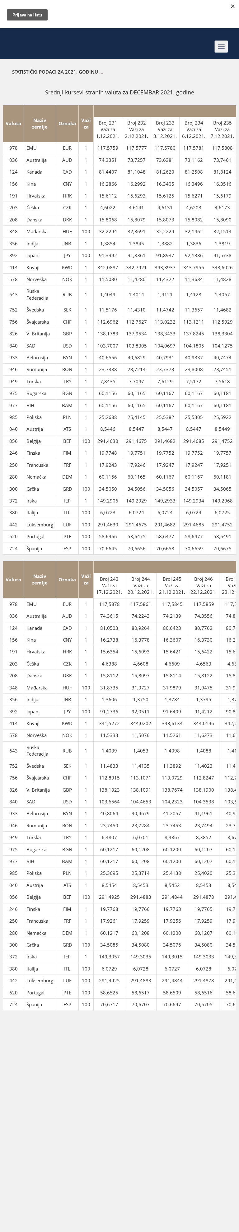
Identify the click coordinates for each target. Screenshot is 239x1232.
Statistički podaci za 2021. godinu (55, 72)
